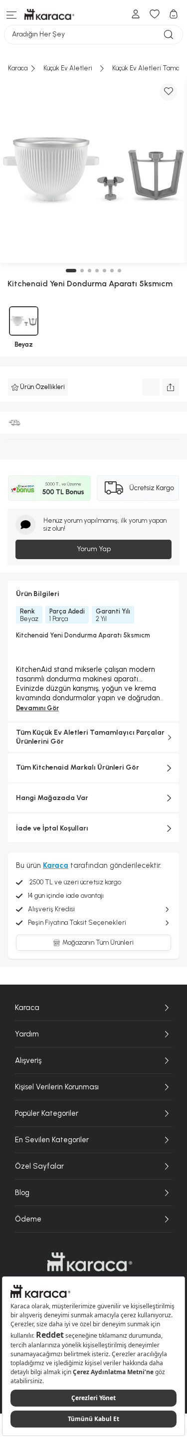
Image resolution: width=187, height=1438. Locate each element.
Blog (22, 1192)
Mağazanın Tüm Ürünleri (98, 942)
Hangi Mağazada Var (52, 798)
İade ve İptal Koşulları (52, 828)
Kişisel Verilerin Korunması (57, 1086)
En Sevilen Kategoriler (52, 1139)
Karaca (27, 1007)
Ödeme (28, 1219)
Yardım (27, 1033)
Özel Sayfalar (39, 1166)
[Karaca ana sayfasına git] (89, 1261)
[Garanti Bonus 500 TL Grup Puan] (49, 488)
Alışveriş (28, 1060)
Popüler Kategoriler (46, 1113)
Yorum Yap (94, 549)
